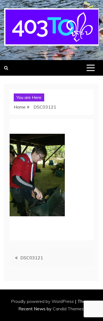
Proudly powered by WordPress (43, 301)
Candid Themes (68, 308)
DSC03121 (31, 257)
